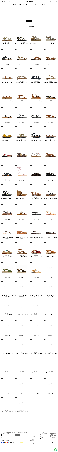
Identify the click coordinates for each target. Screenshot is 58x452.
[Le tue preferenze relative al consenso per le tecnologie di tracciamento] (56, 450)
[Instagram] (53, 443)
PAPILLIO (51, 274)
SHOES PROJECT (36, 255)
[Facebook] (50, 443)
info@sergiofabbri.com (44, 438)
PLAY (36, 178)
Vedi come (26, 26)
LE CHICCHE (21, 216)
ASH (36, 274)
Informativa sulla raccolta (29, 451)
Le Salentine (36, 197)
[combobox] (46, 2)
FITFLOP (7, 294)
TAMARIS (51, 42)
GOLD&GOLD (7, 197)
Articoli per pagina (49, 25)
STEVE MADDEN (22, 255)
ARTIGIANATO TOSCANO (50, 81)
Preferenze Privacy (52, 438)
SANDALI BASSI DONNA (7, 7)
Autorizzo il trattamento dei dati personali (9, 437)
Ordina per (48, 27)
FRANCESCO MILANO (7, 42)
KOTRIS (36, 236)
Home (1, 7)
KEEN (7, 352)
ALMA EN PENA (7, 255)
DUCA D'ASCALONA (21, 410)
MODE (22, 294)
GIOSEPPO (36, 216)
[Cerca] (47, 2)
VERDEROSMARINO (50, 158)
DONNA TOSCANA (21, 81)
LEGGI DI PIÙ (29, 20)
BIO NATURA (36, 42)
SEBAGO (22, 236)
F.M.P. (7, 81)
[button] (29, 26)
